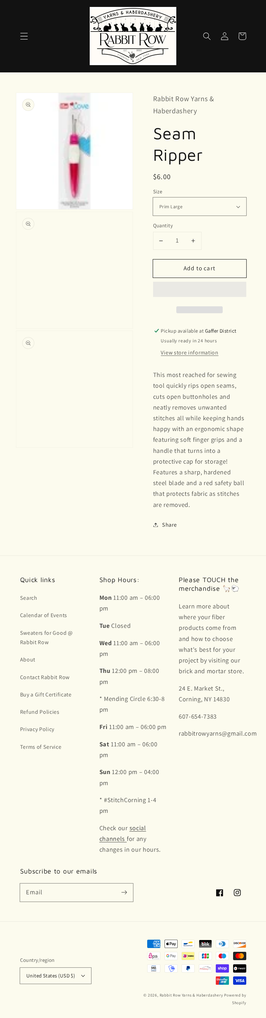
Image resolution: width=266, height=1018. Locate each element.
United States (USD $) (50, 975)
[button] (24, 36)
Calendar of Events (43, 615)
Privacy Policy (37, 729)
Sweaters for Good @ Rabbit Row (46, 637)
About (27, 659)
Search (28, 598)
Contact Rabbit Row (45, 677)
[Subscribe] (124, 892)
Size (157, 191)
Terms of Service (41, 747)
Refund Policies (40, 712)
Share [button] (169, 524)
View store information (189, 352)
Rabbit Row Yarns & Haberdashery (191, 995)
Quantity (163, 225)
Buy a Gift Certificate (46, 694)
